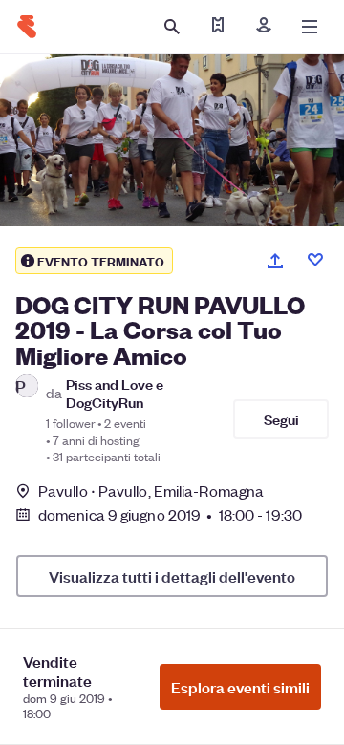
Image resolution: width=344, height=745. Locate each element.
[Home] (26, 26)
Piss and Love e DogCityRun (114, 392)
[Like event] (315, 259)
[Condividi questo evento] (275, 261)
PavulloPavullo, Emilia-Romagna (151, 490)
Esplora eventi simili (240, 686)
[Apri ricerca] (172, 26)
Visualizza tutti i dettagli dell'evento (172, 575)
